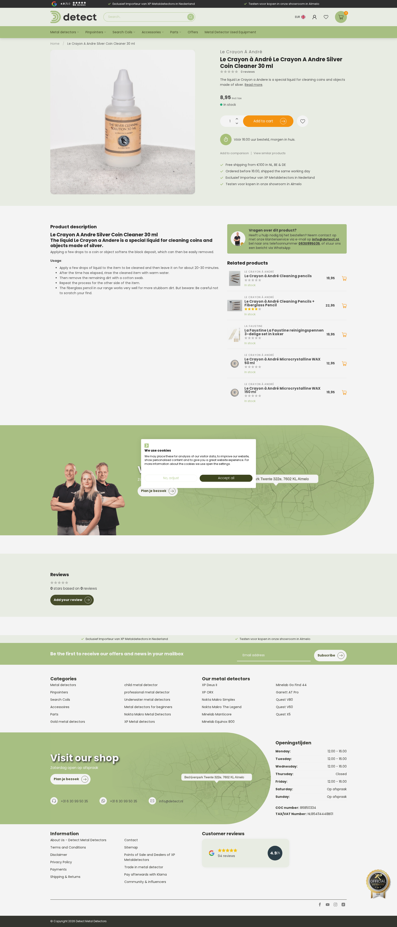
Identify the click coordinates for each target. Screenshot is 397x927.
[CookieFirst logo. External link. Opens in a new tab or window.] (147, 446)
